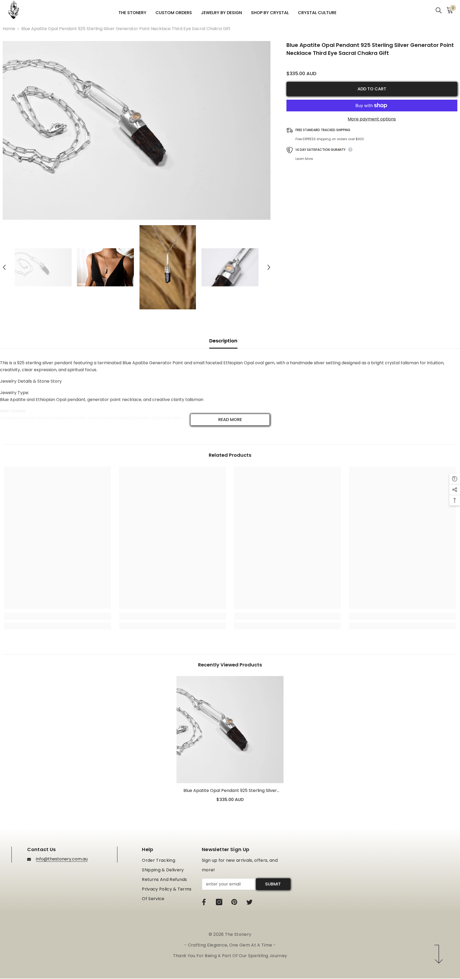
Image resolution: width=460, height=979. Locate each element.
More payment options (372, 119)
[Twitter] (249, 902)
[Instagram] (219, 902)
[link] (57, 616)
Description (223, 340)
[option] (136, 130)
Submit (273, 884)
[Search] (438, 10)
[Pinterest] (234, 902)
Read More (230, 419)
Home (9, 29)
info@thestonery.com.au (62, 859)
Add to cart (372, 89)
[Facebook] (204, 902)
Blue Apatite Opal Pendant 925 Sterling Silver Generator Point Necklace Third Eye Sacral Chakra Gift (230, 790)
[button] (4, 267)
